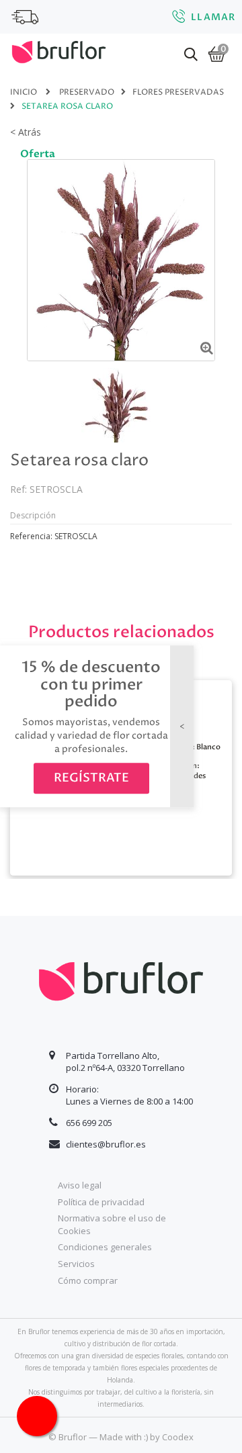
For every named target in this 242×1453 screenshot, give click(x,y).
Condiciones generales (105, 1247)
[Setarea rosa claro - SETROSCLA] (116, 405)
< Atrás (25, 132)
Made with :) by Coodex (146, 1437)
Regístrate (91, 778)
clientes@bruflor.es (106, 1144)
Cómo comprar (88, 1280)
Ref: (18, 489)
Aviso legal (80, 1185)
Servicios (76, 1264)
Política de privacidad (101, 1202)
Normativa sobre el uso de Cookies (112, 1224)
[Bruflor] (59, 50)
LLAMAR (213, 17)
